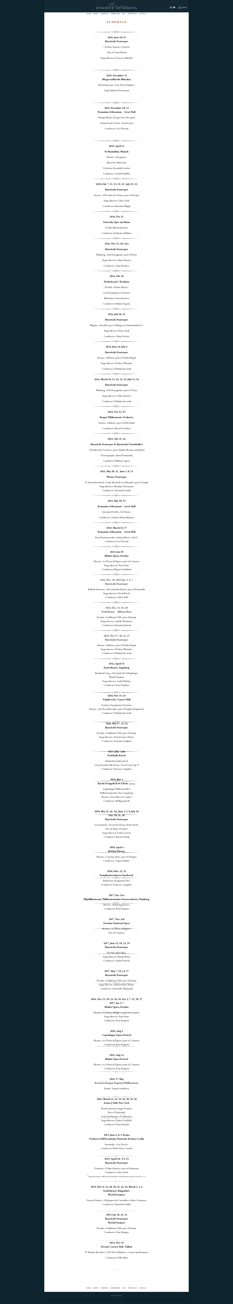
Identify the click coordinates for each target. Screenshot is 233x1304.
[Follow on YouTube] (174, 7)
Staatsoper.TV (141, 1176)
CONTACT (142, 14)
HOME (89, 14)
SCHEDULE (104, 14)
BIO (124, 14)
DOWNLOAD (132, 14)
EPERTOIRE (116, 14)
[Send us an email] (171, 7)
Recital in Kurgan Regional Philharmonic (116, 1082)
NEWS (96, 14)
